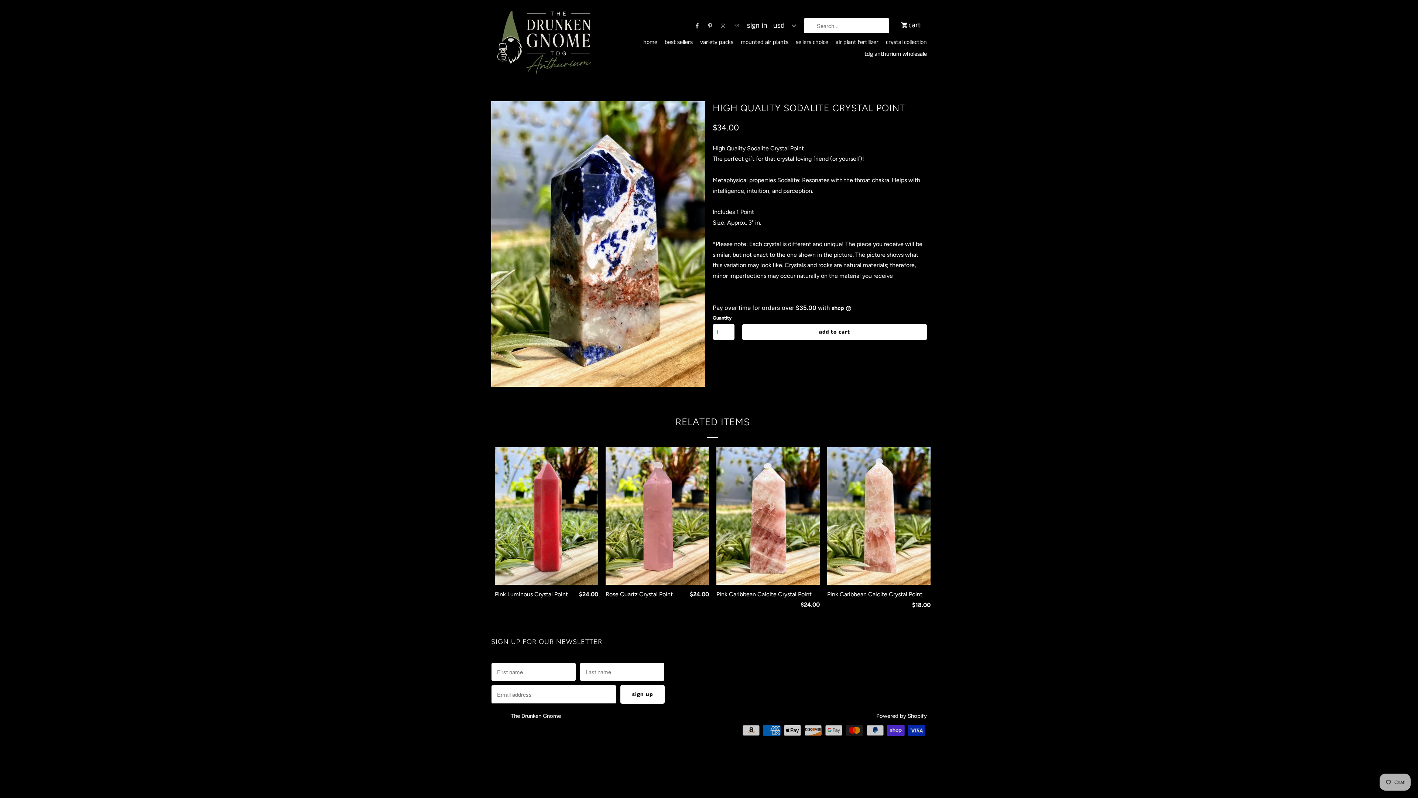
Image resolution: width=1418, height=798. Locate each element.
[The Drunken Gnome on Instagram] (723, 26)
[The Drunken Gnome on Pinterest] (710, 26)
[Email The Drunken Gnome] (736, 26)
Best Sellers (679, 42)
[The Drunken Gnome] (543, 43)
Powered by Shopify (901, 716)
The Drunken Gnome (536, 716)
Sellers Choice (812, 42)
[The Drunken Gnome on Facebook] (697, 26)
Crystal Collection (906, 42)
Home (650, 42)
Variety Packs (716, 42)
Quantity (722, 318)
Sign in (757, 26)
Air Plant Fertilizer (857, 42)
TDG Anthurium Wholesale (895, 54)
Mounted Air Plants (764, 42)
